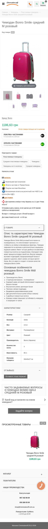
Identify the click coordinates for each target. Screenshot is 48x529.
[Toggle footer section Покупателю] (24, 481)
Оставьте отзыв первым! (16, 376)
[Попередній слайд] (41, 423)
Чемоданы (35, 161)
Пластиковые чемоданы (12, 157)
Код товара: (6, 32)
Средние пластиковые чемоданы (15, 161)
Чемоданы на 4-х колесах (12, 166)
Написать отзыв (8, 171)
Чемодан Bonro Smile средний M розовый (35, 454)
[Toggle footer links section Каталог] (24, 474)
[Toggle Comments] (24, 370)
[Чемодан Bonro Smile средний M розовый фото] (7, 96)
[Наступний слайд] (44, 423)
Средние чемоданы (33, 166)
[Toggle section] (24, 308)
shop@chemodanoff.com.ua (24, 507)
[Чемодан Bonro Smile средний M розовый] (35, 440)
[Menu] (3, 4)
